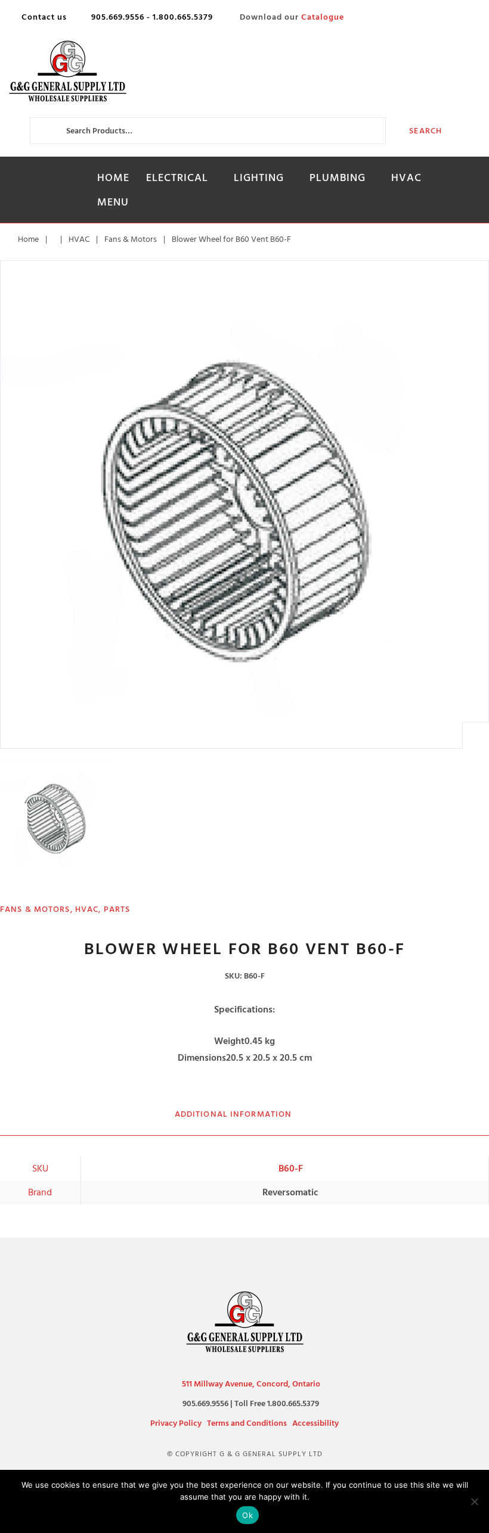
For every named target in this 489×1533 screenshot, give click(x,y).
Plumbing (338, 177)
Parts (117, 909)
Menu (113, 202)
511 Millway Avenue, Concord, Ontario (251, 1384)
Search (425, 131)
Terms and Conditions (247, 1423)
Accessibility (315, 1423)
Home (113, 177)
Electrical (177, 177)
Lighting (259, 177)
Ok (247, 1515)
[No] (474, 1501)
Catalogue (322, 17)
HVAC (406, 177)
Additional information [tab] (233, 1114)
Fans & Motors (130, 239)
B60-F (290, 1168)
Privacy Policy (176, 1423)
